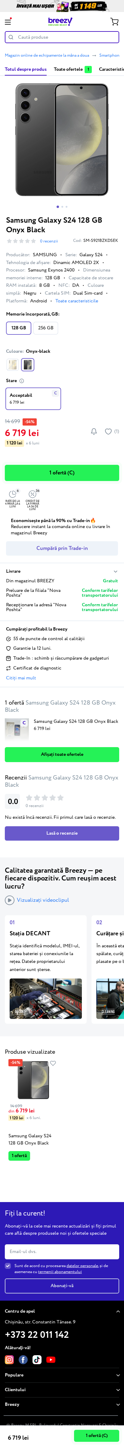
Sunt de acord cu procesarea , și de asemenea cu (61, 1269)
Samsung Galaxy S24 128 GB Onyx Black (29, 1140)
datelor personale (82, 1266)
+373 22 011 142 (37, 1335)
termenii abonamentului (60, 1272)
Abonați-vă (62, 1285)
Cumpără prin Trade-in (62, 548)
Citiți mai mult (21, 678)
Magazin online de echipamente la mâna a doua (47, 55)
